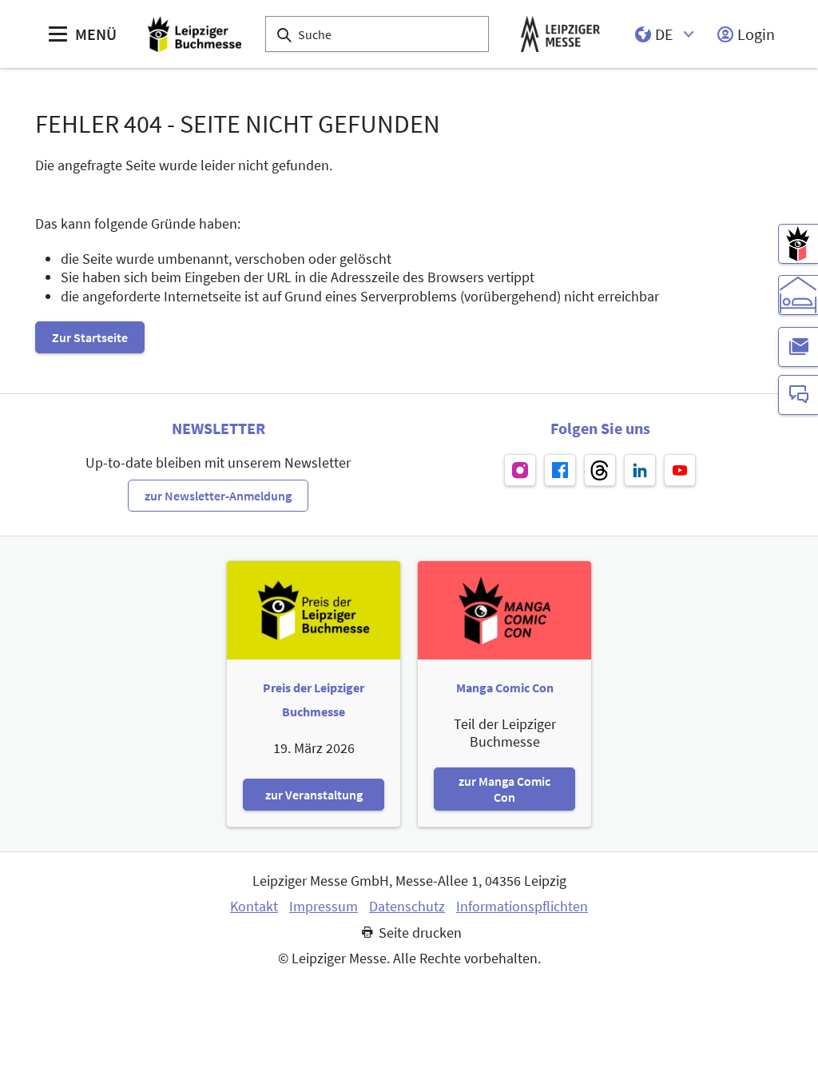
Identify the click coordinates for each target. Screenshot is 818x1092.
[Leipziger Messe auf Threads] (600, 470)
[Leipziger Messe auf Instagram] (520, 470)
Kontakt (254, 906)
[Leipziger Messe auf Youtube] (680, 470)
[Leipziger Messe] (560, 34)
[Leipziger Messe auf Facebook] (560, 470)
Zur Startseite (90, 337)
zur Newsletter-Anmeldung (218, 496)
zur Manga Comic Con (504, 789)
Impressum (323, 906)
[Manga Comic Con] (798, 244)
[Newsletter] (798, 347)
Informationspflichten (522, 906)
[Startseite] (194, 34)
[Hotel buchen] (798, 295)
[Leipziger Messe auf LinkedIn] (640, 470)
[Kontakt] (798, 395)
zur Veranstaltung (314, 795)
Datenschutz (407, 906)
